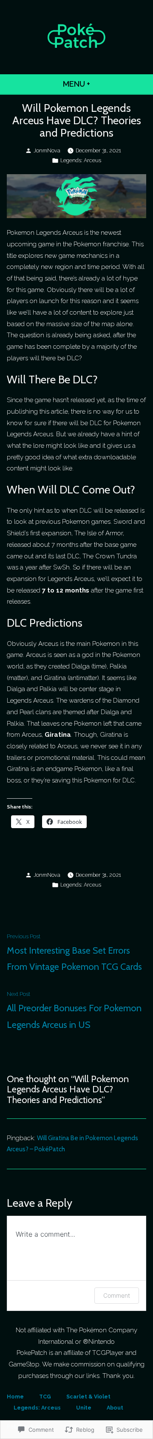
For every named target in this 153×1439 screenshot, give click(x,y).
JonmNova (47, 150)
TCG (45, 1396)
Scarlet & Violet (88, 1396)
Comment (116, 1295)
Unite (83, 1407)
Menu (99, 83)
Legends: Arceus (80, 160)
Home (15, 1396)
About (115, 1407)
